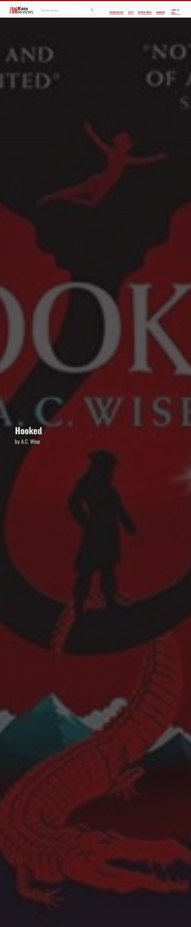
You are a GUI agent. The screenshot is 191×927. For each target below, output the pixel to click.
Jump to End (175, 11)
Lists (131, 12)
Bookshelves (117, 12)
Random (160, 12)
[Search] (92, 10)
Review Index (145, 12)
